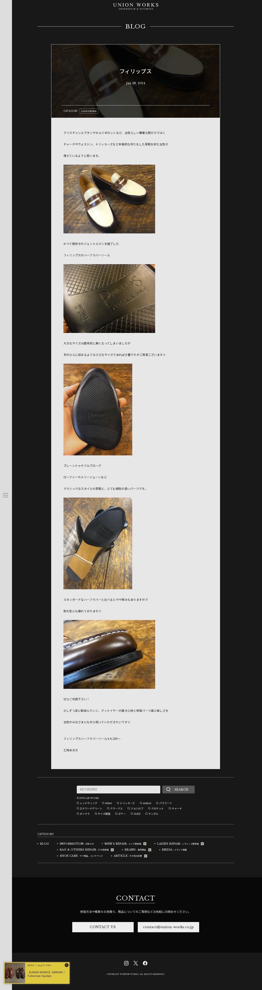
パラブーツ (165, 803)
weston (147, 803)
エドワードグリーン (91, 808)
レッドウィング (88, 803)
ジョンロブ (137, 808)
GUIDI (137, 813)
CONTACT (135, 898)
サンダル (153, 813)
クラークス (116, 808)
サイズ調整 (104, 813)
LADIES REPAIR (89, 111)
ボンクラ (85, 813)
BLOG (135, 26)
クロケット (157, 808)
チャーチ (177, 808)
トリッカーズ (127, 803)
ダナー (122, 813)
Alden (108, 803)
